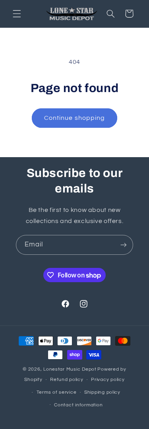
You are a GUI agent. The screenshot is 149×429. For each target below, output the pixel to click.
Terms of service (57, 392)
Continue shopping (74, 118)
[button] (17, 13)
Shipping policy (102, 392)
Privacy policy (107, 379)
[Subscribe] (123, 244)
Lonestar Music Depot (70, 369)
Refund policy (66, 379)
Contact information (78, 405)
